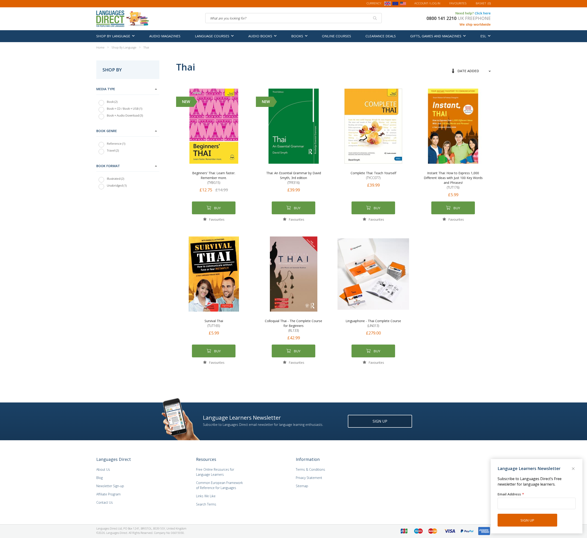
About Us (103, 469)
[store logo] (123, 18)
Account (427, 3)
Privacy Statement (309, 478)
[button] (213, 219)
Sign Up (380, 421)
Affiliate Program (108, 494)
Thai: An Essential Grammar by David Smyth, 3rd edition (293, 178)
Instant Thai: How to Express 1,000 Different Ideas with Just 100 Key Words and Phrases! (453, 180)
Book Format (108, 166)
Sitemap (302, 486)
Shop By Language (124, 47)
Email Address (509, 494)
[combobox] (293, 18)
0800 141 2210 (441, 18)
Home (100, 47)
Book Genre (106, 131)
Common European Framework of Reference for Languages (219, 485)
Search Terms (206, 504)
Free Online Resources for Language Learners (215, 472)
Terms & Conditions (310, 469)
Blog (99, 478)
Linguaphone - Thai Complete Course (373, 323)
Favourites (458, 3)
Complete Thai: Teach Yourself (373, 175)
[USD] (403, 4)
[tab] (127, 103)
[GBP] (387, 4)
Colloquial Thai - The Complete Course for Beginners (293, 326)
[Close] (574, 469)
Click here (483, 13)
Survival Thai (214, 323)
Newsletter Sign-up (110, 486)
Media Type (105, 89)
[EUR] (395, 4)
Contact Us (104, 502)
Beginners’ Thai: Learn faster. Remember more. (213, 178)
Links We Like (206, 496)
